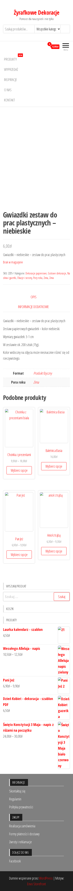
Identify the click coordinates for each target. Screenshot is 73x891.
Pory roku (37, 278)
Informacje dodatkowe (33, 306)
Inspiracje (10, 79)
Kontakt (9, 100)
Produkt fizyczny (42, 373)
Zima (46, 278)
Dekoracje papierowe (36, 273)
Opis (33, 296)
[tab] (36, 297)
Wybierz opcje (19, 470)
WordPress (46, 878)
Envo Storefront (36, 883)
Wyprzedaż (11, 69)
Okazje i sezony (24, 278)
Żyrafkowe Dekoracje (36, 12)
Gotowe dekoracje (57, 273)
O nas (8, 89)
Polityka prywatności (21, 806)
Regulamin (15, 799)
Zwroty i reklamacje (20, 841)
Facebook (15, 861)
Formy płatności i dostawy (24, 833)
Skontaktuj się (17, 791)
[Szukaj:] (36, 596)
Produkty (13, 58)
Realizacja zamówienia (22, 825)
